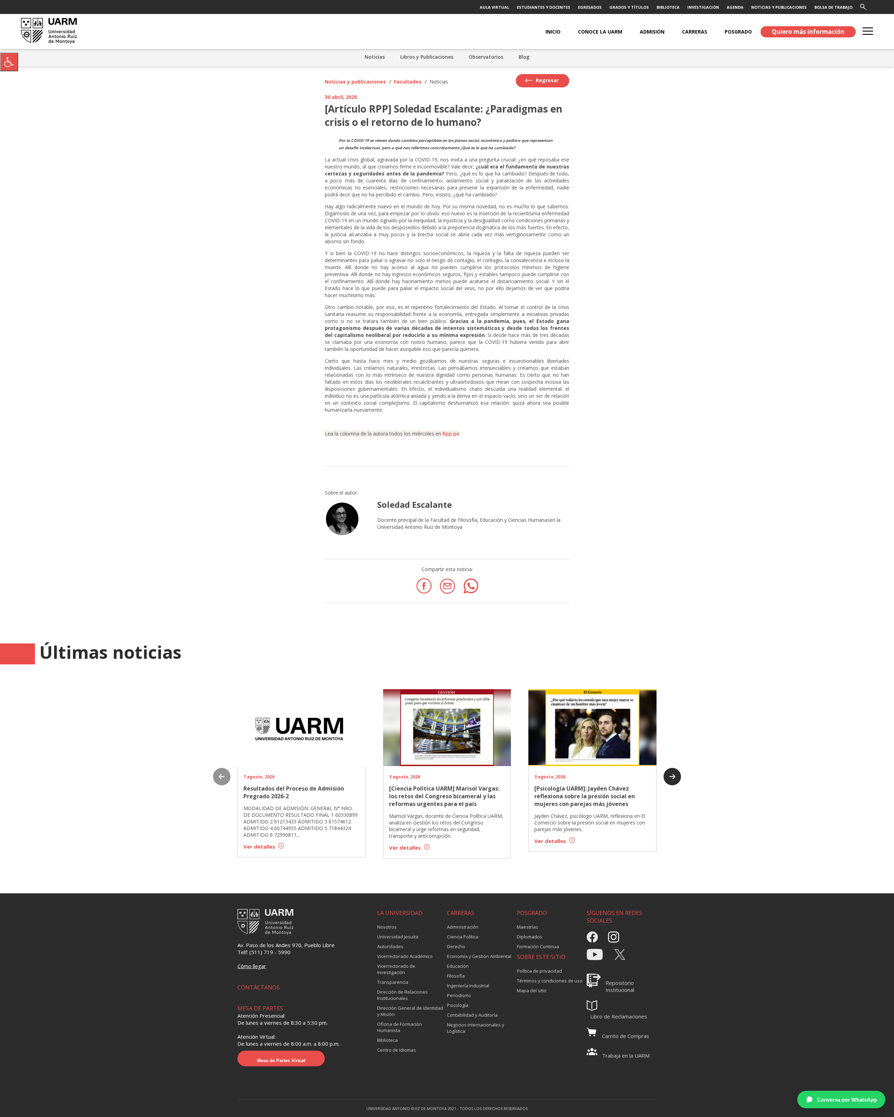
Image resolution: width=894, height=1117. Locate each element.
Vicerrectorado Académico (405, 956)
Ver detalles (260, 846)
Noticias (375, 56)
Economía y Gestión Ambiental (479, 956)
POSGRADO (738, 31)
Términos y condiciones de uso (549, 981)
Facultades (408, 81)
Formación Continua (538, 946)
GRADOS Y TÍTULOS (629, 7)
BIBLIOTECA (668, 7)
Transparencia (392, 982)
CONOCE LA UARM (600, 31)
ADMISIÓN (652, 31)
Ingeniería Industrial (468, 985)
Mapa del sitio (532, 990)
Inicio (552, 31)
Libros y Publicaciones (426, 56)
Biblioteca (387, 1040)
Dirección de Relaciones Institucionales (402, 995)
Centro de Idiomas (396, 1050)
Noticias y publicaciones (355, 81)
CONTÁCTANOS (258, 987)
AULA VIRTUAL (494, 7)
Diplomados (529, 937)
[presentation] (221, 777)
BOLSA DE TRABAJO (833, 7)
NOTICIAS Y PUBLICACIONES (779, 7)
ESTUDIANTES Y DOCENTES (543, 7)
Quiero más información (808, 32)
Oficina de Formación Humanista (399, 1027)
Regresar (546, 80)
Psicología (457, 1005)
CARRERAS (694, 31)
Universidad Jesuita (397, 937)
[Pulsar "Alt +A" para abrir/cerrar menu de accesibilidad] (9, 61)
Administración (462, 927)
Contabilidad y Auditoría (472, 1015)
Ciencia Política (462, 937)
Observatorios (486, 56)
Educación (458, 966)
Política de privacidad (539, 971)
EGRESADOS (590, 7)
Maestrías (527, 927)
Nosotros (387, 927)
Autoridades (390, 946)
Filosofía (456, 976)
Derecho (456, 946)
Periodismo (459, 995)
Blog (524, 56)
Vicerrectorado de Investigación (396, 969)
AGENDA (735, 7)
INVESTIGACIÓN (703, 7)
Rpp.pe (450, 433)
